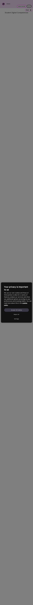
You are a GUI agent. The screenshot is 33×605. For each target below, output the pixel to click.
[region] (16, 302)
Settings (16, 319)
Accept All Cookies (16, 310)
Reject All (16, 314)
